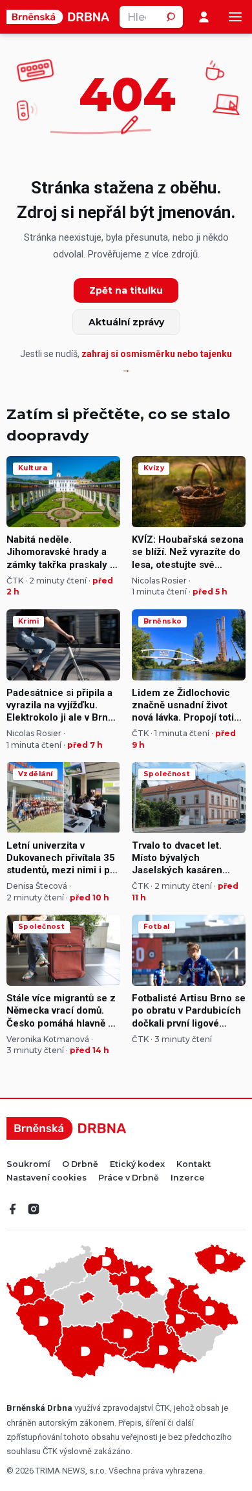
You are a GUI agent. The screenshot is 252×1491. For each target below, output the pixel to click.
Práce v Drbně (128, 1178)
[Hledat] (172, 17)
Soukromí (28, 1164)
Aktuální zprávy (126, 322)
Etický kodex (137, 1164)
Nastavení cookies (46, 1178)
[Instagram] (33, 1209)
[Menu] (235, 16)
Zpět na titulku (126, 290)
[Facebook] (12, 1209)
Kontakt (193, 1164)
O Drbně (80, 1164)
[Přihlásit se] (204, 17)
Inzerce (188, 1178)
